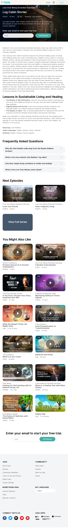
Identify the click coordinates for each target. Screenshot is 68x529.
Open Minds (7, 383)
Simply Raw (40, 414)
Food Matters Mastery (10, 414)
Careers (38, 469)
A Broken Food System (45, 265)
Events (37, 476)
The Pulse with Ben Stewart (12, 293)
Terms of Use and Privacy (12, 476)
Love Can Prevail (10, 206)
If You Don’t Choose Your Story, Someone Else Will (17, 297)
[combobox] (45, 490)
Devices (5, 469)
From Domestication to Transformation (45, 327)
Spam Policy (7, 479)
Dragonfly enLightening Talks (45, 293)
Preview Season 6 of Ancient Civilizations (16, 266)
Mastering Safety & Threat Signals (47, 297)
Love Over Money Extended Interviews (19, 8)
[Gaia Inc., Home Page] (7, 2)
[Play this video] (17, 252)
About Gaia (6, 466)
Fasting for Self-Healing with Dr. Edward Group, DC (17, 386)
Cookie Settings (8, 482)
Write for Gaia (40, 472)
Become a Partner (9, 498)
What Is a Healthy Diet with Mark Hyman (50, 386)
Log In (61, 2)
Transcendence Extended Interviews (48, 383)
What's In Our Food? (12, 357)
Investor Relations (9, 491)
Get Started (43, 35)
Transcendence (40, 324)
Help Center (39, 466)
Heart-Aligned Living (44, 206)
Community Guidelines (10, 472)
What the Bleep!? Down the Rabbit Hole (15, 325)
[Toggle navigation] (2, 2)
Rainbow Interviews (44, 355)
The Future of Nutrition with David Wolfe (15, 417)
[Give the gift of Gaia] (54, 2)
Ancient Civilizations (10, 263)
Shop (4, 494)
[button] (34, 149)
